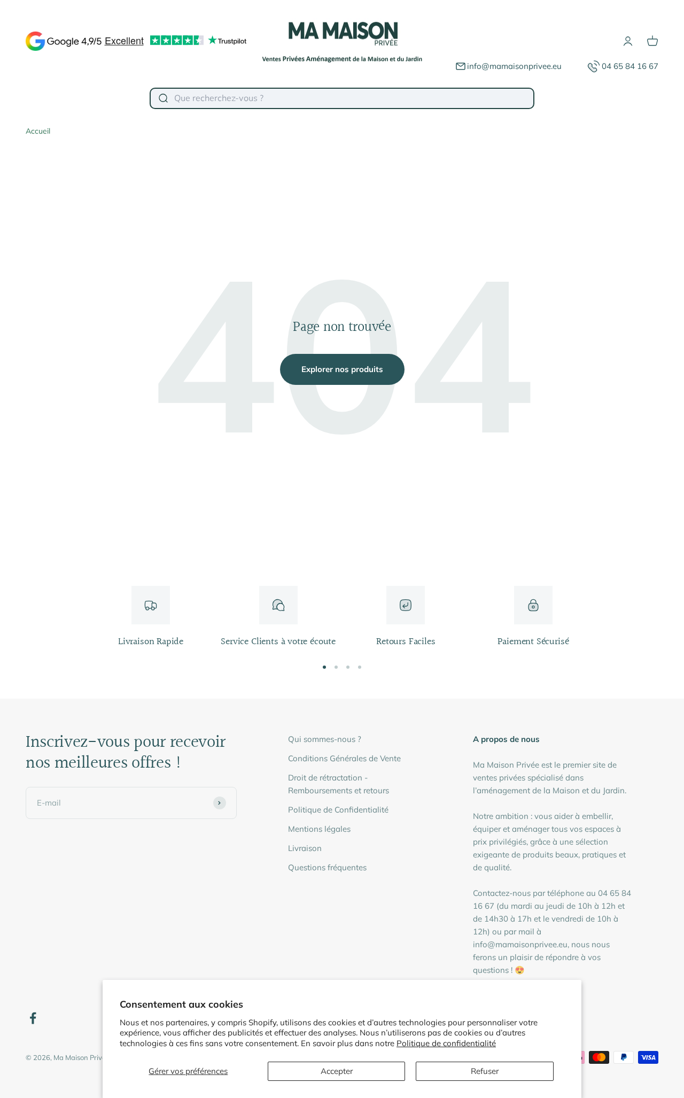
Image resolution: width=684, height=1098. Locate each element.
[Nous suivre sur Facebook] (33, 1018)
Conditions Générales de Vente (344, 758)
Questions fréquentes (327, 867)
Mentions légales (319, 829)
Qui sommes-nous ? (324, 739)
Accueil (38, 131)
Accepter (337, 1071)
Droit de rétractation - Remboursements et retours (338, 783)
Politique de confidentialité (446, 1043)
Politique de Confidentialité (338, 810)
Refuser (485, 1071)
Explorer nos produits (342, 369)
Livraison (305, 848)
